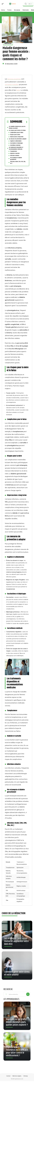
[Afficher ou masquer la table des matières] (24, 122)
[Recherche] (25, 3)
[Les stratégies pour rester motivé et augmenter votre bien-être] (17, 935)
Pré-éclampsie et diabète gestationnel (16, 158)
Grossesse (8, 43)
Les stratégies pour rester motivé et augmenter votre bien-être (16, 941)
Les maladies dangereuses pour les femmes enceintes (17, 127)
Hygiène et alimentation (15, 141)
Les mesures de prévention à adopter (17, 139)
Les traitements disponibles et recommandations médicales (16, 148)
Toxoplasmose (13, 151)
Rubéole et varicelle (15, 153)
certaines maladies (12, 84)
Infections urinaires (14, 156)
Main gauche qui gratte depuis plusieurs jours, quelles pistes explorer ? (17, 1022)
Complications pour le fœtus (16, 132)
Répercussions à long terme (16, 137)
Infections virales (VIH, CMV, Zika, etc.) (18, 162)
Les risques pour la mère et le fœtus (17, 130)
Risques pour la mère (15, 135)
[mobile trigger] (3, 4)
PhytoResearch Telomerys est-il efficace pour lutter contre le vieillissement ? (17, 1051)
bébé (18, 90)
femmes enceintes (14, 79)
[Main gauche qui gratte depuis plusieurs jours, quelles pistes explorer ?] (17, 1016)
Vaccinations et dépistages (16, 143)
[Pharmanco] (12, 4)
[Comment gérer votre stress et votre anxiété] (17, 965)
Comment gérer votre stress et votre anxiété (17, 973)
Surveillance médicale (15, 145)
